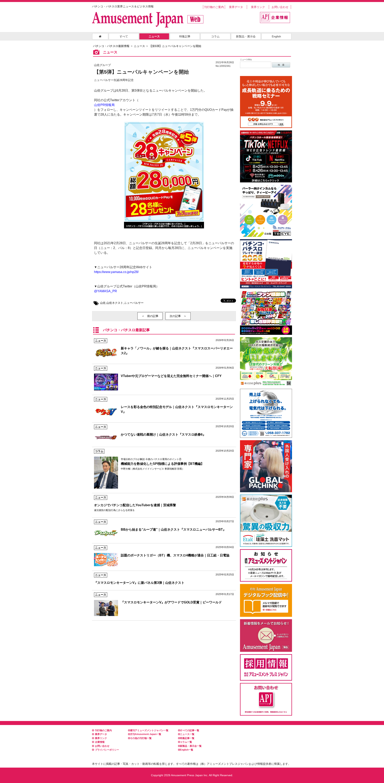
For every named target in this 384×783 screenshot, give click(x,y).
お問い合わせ (280, 7)
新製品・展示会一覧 (191, 746)
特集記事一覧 (187, 738)
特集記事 (184, 36)
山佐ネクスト (114, 302)
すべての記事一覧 (189, 730)
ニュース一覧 (187, 734)
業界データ (236, 7)
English (276, 36)
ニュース (154, 36)
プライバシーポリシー (107, 749)
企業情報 (100, 742)
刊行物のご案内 (214, 7)
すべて (124, 36)
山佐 (103, 302)
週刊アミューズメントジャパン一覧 (149, 730)
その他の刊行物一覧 (141, 738)
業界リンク (258, 7)
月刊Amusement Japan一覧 (145, 734)
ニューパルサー (134, 302)
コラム (215, 36)
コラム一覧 (186, 742)
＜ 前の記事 (150, 316)
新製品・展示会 (246, 36)
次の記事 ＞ (178, 316)
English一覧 (186, 749)
